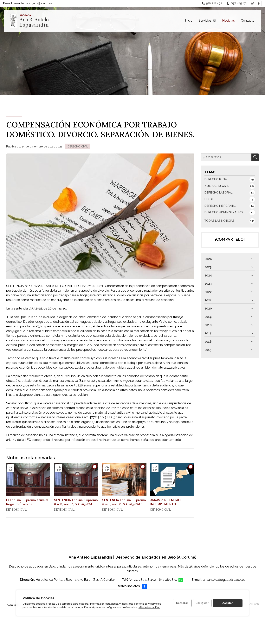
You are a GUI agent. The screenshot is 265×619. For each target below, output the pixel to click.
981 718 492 (147, 580)
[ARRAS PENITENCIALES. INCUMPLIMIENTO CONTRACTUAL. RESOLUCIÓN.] (172, 479)
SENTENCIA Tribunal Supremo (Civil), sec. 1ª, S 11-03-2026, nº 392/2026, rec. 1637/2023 (124, 502)
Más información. (149, 607)
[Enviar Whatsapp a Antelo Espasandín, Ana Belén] (252, 3)
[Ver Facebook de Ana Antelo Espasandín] (258, 3)
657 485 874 (168, 580)
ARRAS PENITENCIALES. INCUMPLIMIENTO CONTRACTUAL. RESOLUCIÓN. (167, 502)
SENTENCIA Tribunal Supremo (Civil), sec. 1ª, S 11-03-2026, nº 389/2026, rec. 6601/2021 (76, 502)
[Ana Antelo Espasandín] (29, 21)
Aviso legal (13, 604)
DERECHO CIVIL (78, 146)
